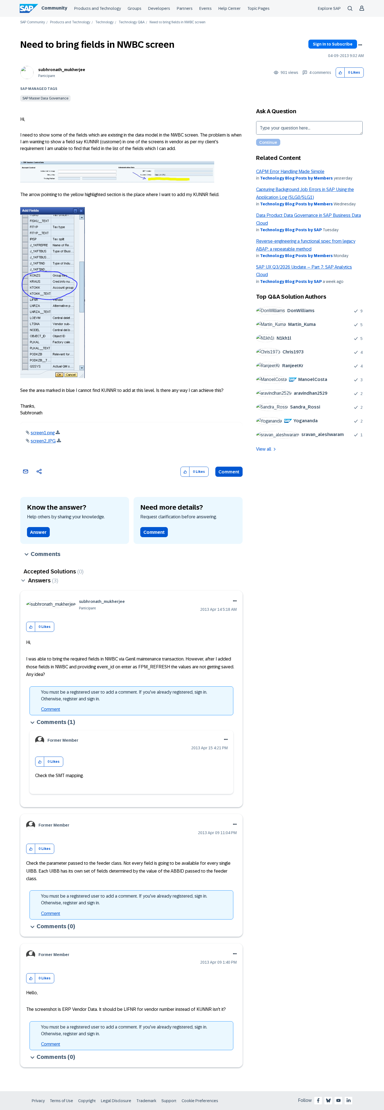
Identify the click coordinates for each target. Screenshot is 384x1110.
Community (54, 8)
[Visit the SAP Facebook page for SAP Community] (318, 1100)
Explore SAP (329, 8)
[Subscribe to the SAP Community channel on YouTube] (338, 1100)
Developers (159, 8)
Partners (185, 8)
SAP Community (32, 22)
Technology (104, 22)
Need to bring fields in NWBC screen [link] (177, 22)
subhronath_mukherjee (61, 69)
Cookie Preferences (200, 1100)
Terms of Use (61, 1100)
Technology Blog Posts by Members (296, 178)
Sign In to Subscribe (333, 44)
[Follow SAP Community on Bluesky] (328, 1100)
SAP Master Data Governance (45, 98)
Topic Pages (258, 8)
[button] (340, 73)
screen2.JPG (43, 441)
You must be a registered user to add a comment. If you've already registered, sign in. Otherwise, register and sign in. (124, 695)
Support (169, 1100)
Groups (134, 8)
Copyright (87, 1100)
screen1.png (43, 432)
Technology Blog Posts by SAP (291, 230)
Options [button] (360, 45)
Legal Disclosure (116, 1100)
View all (263, 449)
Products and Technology (97, 8)
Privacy (38, 1100)
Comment (229, 471)
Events (205, 8)
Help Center (229, 8)
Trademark (146, 1100)
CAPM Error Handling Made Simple (290, 171)
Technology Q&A (131, 22)
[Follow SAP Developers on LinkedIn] (348, 1100)
